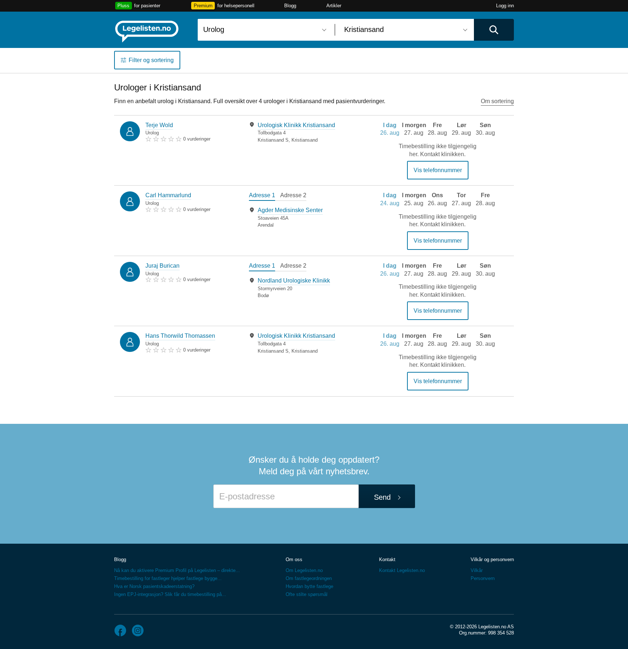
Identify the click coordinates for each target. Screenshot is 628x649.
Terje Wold (159, 125)
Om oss (294, 559)
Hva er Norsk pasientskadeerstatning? (154, 586)
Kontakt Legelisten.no (402, 570)
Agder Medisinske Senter (290, 210)
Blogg (290, 5)
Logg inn (505, 5)
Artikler (333, 5)
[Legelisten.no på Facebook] (120, 630)
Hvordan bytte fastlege (309, 586)
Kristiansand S (273, 140)
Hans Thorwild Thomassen (180, 336)
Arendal (266, 225)
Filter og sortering (151, 60)
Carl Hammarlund (168, 195)
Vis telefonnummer (438, 170)
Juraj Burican (162, 266)
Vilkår (477, 570)
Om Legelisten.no (304, 570)
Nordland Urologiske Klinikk (294, 280)
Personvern (483, 578)
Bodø (263, 295)
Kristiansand (304, 140)
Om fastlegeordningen (309, 578)
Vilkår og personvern (492, 559)
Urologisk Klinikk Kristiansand (296, 125)
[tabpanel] (302, 132)
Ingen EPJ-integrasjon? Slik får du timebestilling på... (170, 594)
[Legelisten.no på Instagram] (138, 630)
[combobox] (263, 30)
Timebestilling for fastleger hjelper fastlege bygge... (168, 578)
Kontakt (387, 559)
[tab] (262, 196)
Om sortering (497, 101)
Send (382, 497)
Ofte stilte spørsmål (306, 594)
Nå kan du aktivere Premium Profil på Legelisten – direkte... (177, 570)
